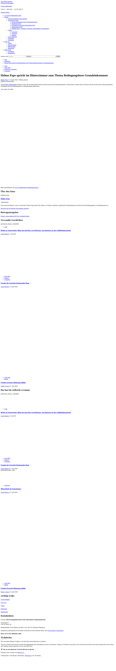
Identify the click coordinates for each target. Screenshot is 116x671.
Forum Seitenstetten (6, 6)
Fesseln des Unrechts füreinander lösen (15, 283)
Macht (6, 379)
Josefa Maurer (5, 234)
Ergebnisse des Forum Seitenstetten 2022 (23, 25)
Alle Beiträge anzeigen (22, 208)
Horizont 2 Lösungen (10, 69)
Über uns (7, 41)
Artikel (10, 30)
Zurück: (15, 216)
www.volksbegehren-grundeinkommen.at (27, 187)
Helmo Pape (4, 80)
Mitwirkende (11, 46)
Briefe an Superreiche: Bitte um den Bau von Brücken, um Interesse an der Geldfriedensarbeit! (36, 230)
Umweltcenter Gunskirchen (55, 630)
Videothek (11, 38)
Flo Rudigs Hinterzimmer (9, 84)
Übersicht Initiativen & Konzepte (17, 19)
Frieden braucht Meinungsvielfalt (13, 383)
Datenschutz (4, 612)
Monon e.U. (20, 652)
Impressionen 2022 (17, 27)
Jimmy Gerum (5, 386)
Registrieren (11, 53)
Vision (10, 43)
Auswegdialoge (12, 37)
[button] (5, 12)
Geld (5, 66)
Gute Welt (7, 67)
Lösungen (14, 32)
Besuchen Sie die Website (8, 208)
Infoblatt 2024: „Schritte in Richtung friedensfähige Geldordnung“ (30, 28)
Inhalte (6, 17)
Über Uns (3, 602)
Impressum (11, 48)
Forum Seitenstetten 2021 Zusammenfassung (24, 22)
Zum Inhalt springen (6, 1)
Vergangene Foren (13, 20)
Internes (14, 35)
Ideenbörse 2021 (16, 23)
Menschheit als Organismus (11, 489)
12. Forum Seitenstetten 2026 (12, 15)
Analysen (14, 33)
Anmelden (11, 51)
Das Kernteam (12, 45)
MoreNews (28, 655)
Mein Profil (7, 50)
